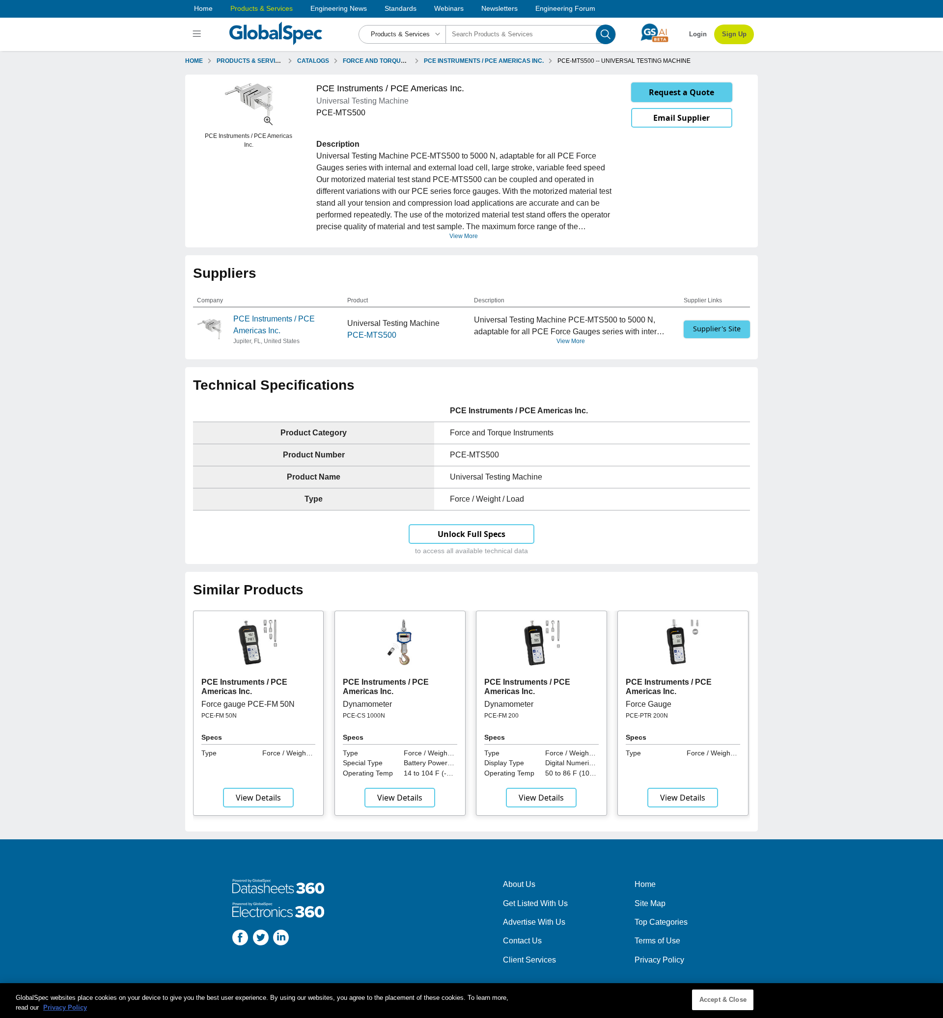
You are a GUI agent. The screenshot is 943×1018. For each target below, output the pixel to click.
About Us (519, 884)
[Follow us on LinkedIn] (281, 939)
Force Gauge (648, 704)
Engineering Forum (565, 8)
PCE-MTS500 (371, 335)
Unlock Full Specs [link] (471, 534)
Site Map (650, 903)
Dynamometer (367, 704)
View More (463, 236)
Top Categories (661, 922)
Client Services (529, 960)
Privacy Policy (659, 960)
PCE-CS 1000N (364, 715)
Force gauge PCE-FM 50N (248, 704)
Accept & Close (723, 999)
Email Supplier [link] (681, 117)
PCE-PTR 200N (647, 715)
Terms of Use (657, 941)
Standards (400, 8)
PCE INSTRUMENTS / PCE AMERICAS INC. (484, 60)
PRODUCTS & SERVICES (252, 60)
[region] (471, 1000)
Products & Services (261, 8)
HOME (194, 60)
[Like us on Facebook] (240, 939)
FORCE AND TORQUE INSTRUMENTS (396, 60)
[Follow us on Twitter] (261, 939)
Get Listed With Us (535, 903)
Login (698, 34)
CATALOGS (313, 60)
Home (203, 8)
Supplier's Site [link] (717, 328)
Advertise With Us (534, 922)
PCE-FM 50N (219, 715)
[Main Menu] (198, 34)
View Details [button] (258, 797)
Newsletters (499, 8)
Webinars (449, 8)
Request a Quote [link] (681, 92)
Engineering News (338, 8)
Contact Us (522, 941)
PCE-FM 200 (501, 715)
